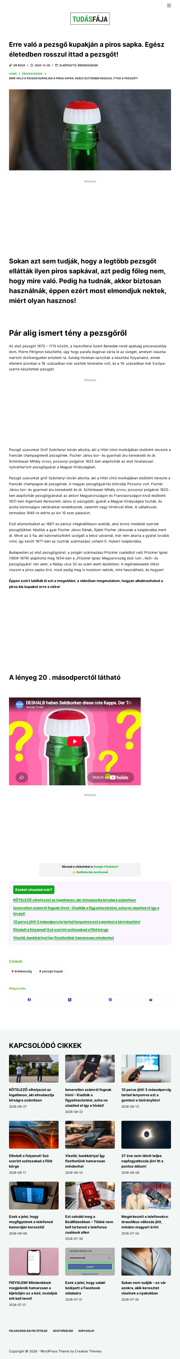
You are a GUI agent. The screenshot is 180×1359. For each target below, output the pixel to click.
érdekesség (22, 971)
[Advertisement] (90, 215)
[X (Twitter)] (70, 1000)
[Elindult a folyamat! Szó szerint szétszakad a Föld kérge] (34, 1135)
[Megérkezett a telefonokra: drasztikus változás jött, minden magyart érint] (146, 1195)
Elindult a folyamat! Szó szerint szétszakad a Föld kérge (60, 929)
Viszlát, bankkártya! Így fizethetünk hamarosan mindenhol (63, 937)
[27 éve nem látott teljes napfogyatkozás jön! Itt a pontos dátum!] (146, 1135)
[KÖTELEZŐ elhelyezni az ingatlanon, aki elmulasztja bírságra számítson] (34, 1069)
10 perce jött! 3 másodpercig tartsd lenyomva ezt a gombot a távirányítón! (76, 921)
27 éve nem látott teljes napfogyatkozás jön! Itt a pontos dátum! (142, 1161)
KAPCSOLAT (86, 1330)
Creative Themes (88, 1351)
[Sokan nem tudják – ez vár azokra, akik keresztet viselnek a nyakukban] (146, 1262)
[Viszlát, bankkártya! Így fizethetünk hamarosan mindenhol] (90, 1135)
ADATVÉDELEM (63, 1330)
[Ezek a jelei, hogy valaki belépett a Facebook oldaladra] (90, 1262)
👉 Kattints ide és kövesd (90, 872)
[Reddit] (151, 1000)
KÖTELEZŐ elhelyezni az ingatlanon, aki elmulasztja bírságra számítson (74, 900)
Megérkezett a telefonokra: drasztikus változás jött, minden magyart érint (145, 1221)
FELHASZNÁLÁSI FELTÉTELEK (28, 1330)
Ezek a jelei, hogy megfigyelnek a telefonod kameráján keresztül (31, 1221)
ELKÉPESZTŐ (67, 65)
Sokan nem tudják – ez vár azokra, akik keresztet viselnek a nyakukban (143, 1287)
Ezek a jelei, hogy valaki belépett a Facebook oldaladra (85, 1287)
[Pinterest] (110, 1000)
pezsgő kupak (51, 971)
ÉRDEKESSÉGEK (88, 65)
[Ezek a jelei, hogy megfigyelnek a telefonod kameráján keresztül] (34, 1195)
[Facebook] (29, 1000)
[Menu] (169, 5)
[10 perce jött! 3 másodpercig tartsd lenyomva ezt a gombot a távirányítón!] (146, 1069)
